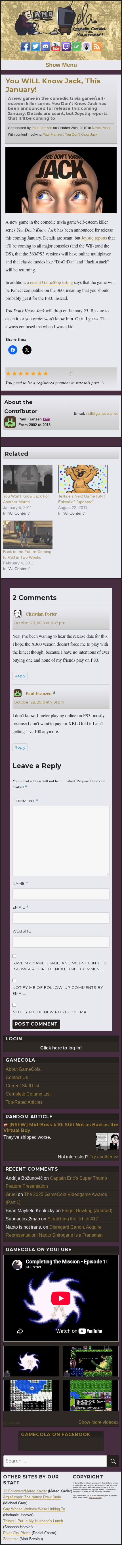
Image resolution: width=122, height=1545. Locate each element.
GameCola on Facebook (56, 1434)
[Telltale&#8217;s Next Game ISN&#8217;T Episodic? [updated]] (83, 479)
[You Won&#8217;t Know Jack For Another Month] (27, 479)
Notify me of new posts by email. (51, 1012)
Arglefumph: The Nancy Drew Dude (32, 1497)
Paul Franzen (41, 128)
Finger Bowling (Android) (87, 1210)
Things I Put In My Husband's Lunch (33, 1521)
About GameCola (23, 1069)
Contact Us (17, 1077)
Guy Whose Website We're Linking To (34, 1509)
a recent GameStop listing (50, 282)
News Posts (101, 128)
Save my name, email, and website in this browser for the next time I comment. (59, 966)
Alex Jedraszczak (95, 1497)
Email (20, 907)
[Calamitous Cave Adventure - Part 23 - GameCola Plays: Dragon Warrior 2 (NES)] (31, 1395)
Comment (25, 801)
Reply (20, 676)
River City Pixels (17, 1533)
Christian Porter (41, 613)
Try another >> (104, 1156)
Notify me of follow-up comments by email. (57, 990)
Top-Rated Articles (24, 1102)
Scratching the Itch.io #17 (72, 1218)
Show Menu (61, 65)
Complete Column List (28, 1094)
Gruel (11, 1194)
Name (20, 883)
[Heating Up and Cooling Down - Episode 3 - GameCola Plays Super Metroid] (91, 1361)
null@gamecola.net (102, 413)
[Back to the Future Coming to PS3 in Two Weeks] (27, 535)
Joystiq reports (94, 238)
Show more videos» (99, 1422)
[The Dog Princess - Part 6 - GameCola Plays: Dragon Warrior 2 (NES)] (91, 1395)
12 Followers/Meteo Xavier (25, 1491)
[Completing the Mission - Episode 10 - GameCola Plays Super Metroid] (31, 1361)
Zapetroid (10, 1539)
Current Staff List (22, 1085)
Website (21, 931)
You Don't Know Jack (81, 135)
